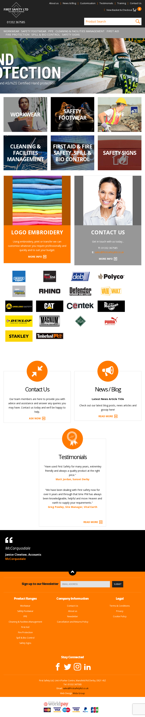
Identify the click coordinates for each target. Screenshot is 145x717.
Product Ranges (25, 540)
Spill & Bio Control (45, 34)
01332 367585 (16, 22)
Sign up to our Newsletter (40, 526)
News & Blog (69, 3)
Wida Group (79, 635)
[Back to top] (72, 513)
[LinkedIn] (87, 608)
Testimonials (106, 3)
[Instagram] (77, 608)
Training (121, 3)
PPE (50, 31)
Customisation (87, 3)
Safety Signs (71, 34)
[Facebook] (57, 608)
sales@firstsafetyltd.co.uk (109, 252)
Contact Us (135, 3)
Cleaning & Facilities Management (80, 31)
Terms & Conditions (120, 547)
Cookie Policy (119, 558)
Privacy (119, 552)
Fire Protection (17, 34)
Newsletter (72, 558)
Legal (120, 540)
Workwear (11, 31)
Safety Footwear (33, 31)
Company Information (72, 540)
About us (54, 3)
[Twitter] (67, 608)
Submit (117, 526)
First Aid (113, 31)
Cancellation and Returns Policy (72, 563)
